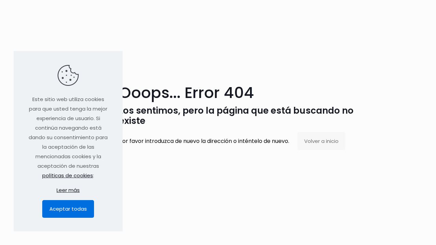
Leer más (68, 190)
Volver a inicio (321, 141)
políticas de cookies (67, 175)
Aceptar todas (68, 208)
